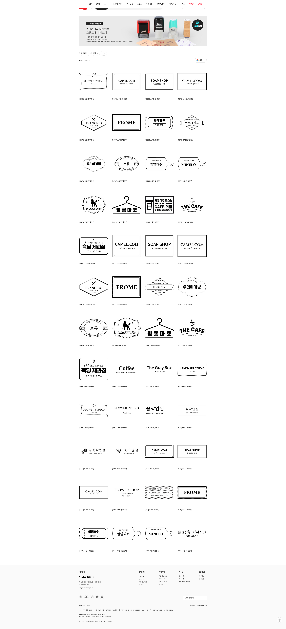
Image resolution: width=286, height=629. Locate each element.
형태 (94, 53)
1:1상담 (141, 585)
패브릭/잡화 (161, 4)
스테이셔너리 (117, 4)
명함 (90, 4)
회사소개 (181, 579)
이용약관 (192, 605)
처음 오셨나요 (163, 576)
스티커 (106, 4)
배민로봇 (201, 576)
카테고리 (84, 53)
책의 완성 (129, 4)
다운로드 (202, 60)
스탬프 (139, 4)
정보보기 (143, 610)
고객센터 (141, 576)
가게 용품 (149, 4)
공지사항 (141, 579)
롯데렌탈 (201, 579)
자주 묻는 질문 (143, 582)
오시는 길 (181, 576)
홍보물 (98, 4)
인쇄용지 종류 (163, 581)
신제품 (200, 4)
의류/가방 (172, 4)
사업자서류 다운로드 (184, 581)
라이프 (182, 4)
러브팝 (191, 4)
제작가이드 (162, 579)
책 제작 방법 (162, 584)
